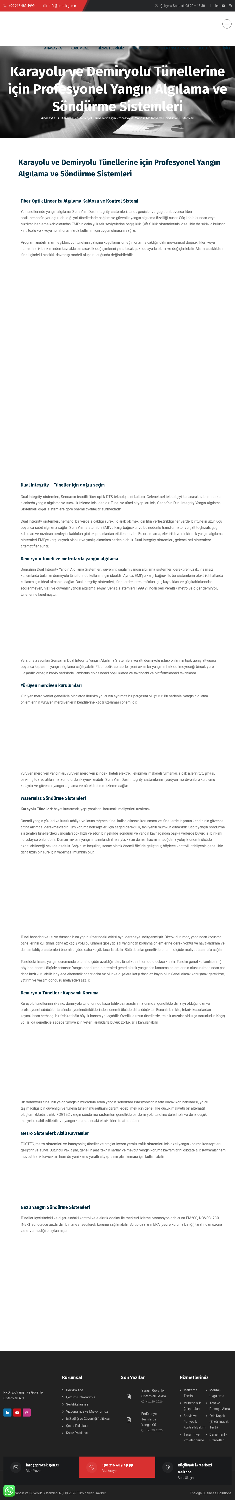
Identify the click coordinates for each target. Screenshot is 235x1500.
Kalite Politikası (77, 1433)
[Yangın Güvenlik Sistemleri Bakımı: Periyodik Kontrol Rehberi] (129, 1396)
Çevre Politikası (77, 1426)
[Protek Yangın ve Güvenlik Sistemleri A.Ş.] (20, 28)
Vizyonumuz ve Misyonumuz (87, 1411)
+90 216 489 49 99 (117, 1465)
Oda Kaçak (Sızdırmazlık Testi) (219, 1421)
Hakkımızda (74, 1390)
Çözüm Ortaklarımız (80, 1397)
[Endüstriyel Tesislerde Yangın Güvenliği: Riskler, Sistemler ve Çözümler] (129, 1419)
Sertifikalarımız (77, 1404)
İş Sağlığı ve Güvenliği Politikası (88, 1418)
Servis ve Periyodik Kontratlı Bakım (195, 1421)
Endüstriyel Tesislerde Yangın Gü (149, 1419)
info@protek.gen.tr (42, 1465)
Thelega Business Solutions (211, 1493)
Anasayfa (48, 118)
